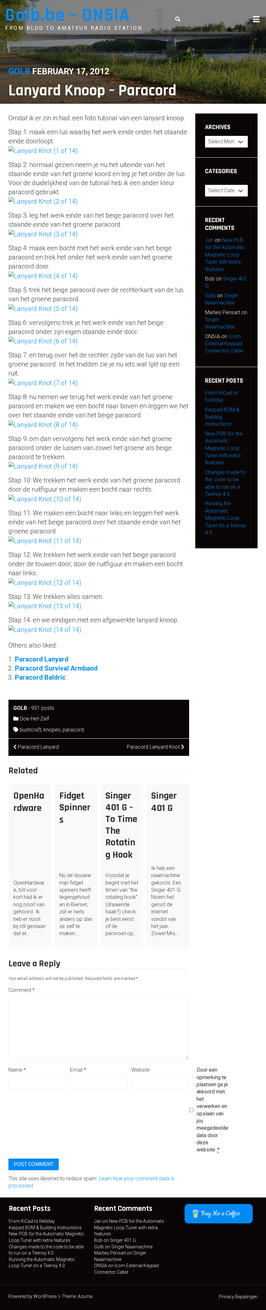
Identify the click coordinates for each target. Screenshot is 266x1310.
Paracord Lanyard (41, 659)
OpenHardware (28, 802)
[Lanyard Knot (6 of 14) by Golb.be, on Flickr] (43, 341)
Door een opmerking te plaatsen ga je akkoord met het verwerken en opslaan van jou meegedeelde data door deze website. (212, 1110)
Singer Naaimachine (131, 1246)
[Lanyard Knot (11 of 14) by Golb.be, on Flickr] (44, 540)
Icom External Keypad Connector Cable (224, 343)
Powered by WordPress (32, 1296)
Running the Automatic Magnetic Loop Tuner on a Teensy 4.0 (225, 518)
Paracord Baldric (40, 677)
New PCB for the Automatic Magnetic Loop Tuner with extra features (225, 254)
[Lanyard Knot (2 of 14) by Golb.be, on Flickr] (43, 201)
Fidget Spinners (75, 808)
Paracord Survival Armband (56, 668)
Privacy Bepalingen (238, 1296)
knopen (51, 730)
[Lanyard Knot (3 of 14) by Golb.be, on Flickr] (43, 233)
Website (140, 1070)
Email (78, 1070)
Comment (21, 990)
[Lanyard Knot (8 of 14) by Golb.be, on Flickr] (43, 424)
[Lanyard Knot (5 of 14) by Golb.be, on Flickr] (43, 308)
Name (17, 1070)
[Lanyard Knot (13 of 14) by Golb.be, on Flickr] (44, 606)
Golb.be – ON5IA (67, 15)
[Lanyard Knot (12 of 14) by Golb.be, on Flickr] (44, 582)
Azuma (85, 1296)
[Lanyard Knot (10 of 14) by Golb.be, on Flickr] (44, 498)
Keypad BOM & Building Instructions (45, 1227)
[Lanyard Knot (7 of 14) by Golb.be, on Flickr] (43, 382)
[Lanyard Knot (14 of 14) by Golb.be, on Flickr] (44, 629)
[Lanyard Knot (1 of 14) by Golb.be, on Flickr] (43, 150)
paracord (73, 730)
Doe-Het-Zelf (34, 719)
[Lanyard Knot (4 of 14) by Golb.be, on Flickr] (43, 275)
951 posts (42, 708)
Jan (209, 240)
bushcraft (30, 730)
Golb (19, 71)
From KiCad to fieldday (32, 1221)
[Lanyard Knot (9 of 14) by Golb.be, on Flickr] (43, 466)
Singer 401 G (164, 802)
